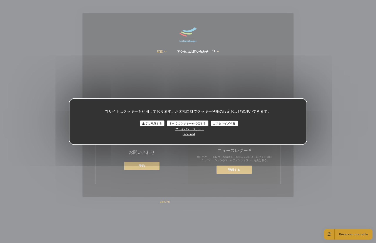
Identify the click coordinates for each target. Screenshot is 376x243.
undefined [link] (189, 134)
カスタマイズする (224, 123)
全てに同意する (152, 123)
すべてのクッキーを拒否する (187, 123)
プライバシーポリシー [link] (189, 129)
